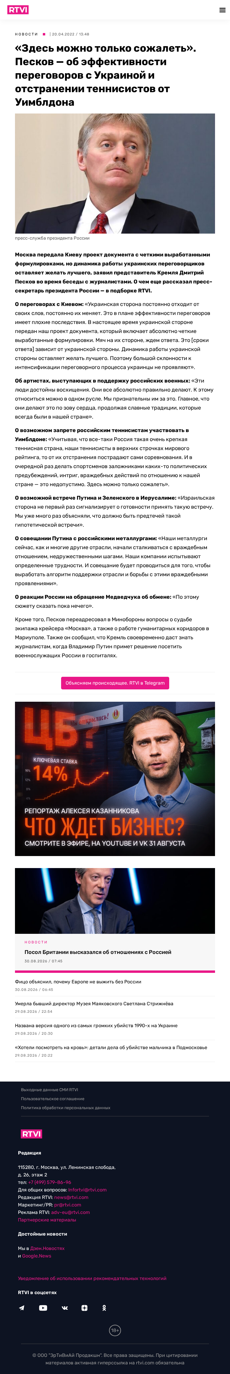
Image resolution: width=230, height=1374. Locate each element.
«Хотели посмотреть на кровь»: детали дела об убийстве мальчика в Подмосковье (111, 1047)
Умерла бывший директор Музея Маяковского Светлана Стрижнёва (94, 1003)
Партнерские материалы (47, 1220)
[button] (223, 9)
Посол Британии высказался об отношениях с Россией (98, 952)
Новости (26, 34)
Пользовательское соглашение (52, 1098)
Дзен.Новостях (47, 1248)
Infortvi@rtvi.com (87, 1190)
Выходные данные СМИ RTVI (49, 1089)
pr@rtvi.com (67, 1205)
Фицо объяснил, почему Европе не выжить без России (78, 982)
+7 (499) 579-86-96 (49, 1182)
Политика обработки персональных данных (66, 1107)
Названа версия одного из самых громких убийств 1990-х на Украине (96, 1025)
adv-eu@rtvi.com (70, 1212)
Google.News (36, 1256)
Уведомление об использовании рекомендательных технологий (92, 1278)
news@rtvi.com (71, 1197)
